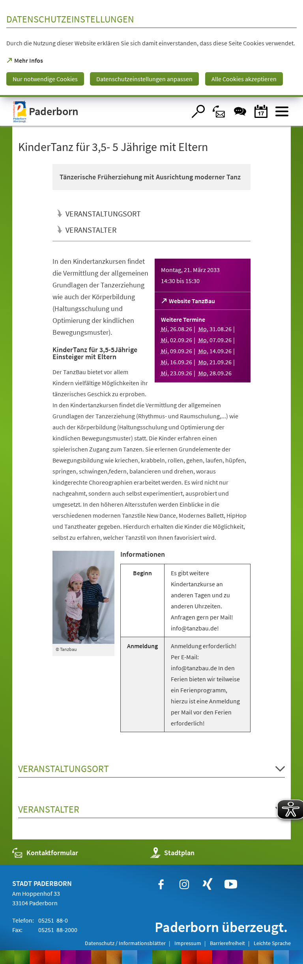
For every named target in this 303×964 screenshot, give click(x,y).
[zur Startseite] (99, 111)
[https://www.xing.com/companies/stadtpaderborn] (207, 884)
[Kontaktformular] (219, 111)
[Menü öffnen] (282, 111)
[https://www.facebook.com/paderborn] (161, 884)
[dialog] (151, 48)
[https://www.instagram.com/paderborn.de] (184, 884)
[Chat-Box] (240, 111)
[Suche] (198, 111)
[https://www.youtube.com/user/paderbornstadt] (230, 884)
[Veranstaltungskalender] (261, 111)
